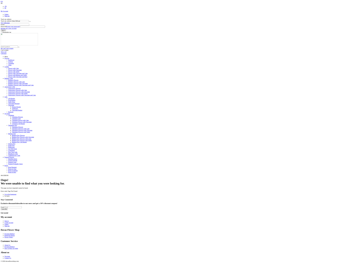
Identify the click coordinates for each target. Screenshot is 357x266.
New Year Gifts (12, 152)
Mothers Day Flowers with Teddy (22, 140)
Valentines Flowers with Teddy (21, 132)
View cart (3, 52)
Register (7, 23)
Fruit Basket (11, 100)
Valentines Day (12, 125)
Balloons (10, 112)
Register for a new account (8, 28)
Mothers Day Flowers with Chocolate (23, 137)
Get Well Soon (12, 149)
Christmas (11, 115)
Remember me (7, 32)
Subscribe (4, 209)
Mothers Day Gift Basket (19, 142)
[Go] (30, 21)
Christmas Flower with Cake (20, 120)
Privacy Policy (8, 237)
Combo (6, 67)
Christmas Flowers (17, 117)
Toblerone (15, 108)
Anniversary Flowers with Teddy (18, 93)
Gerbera (10, 61)
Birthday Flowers (13, 80)
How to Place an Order (11, 248)
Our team (7, 256)
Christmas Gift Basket (18, 123)
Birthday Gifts (8, 78)
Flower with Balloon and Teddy (17, 75)
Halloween (11, 147)
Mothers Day (12, 134)
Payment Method (9, 234)
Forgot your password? (13, 26)
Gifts (5, 97)
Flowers (6, 58)
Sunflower (11, 60)
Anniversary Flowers (14, 88)
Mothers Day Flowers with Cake (21, 139)
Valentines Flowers (17, 127)
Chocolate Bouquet (14, 103)
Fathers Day (11, 144)
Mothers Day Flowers (18, 135)
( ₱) (5, 6)
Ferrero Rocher (16, 107)
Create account (8, 222)
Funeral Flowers (9, 157)
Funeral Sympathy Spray (15, 164)
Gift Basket (11, 98)
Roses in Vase (12, 169)
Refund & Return (9, 235)
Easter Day (11, 145)
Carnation (11, 63)
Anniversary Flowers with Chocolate (19, 92)
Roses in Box (12, 172)
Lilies (9, 65)
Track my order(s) (6, 21)
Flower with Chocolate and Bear (17, 77)
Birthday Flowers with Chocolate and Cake (21, 85)
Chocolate (11, 105)
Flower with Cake (13, 68)
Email (2, 24)
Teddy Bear (11, 102)
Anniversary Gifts (9, 87)
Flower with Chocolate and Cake (18, 73)
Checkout (3, 53)
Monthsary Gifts (13, 154)
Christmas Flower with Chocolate (22, 122)
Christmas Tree (16, 118)
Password (3, 26)
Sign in (3, 23)
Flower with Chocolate (15, 70)
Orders (6, 14)
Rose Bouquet (12, 167)
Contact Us (7, 258)
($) (5, 8)
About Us (7, 245)
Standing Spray (12, 159)
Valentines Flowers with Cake (20, 129)
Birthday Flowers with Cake (16, 82)
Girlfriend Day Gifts (14, 155)
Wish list (6, 16)
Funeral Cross (12, 162)
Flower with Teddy (13, 72)
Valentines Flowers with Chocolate (22, 130)
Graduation (11, 150)
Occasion (7, 113)
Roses (6, 165)
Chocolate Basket (17, 110)
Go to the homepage (10, 194)
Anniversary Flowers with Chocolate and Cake (22, 95)
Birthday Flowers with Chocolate (18, 83)
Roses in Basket (13, 170)
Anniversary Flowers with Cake (17, 90)
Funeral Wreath (12, 160)
